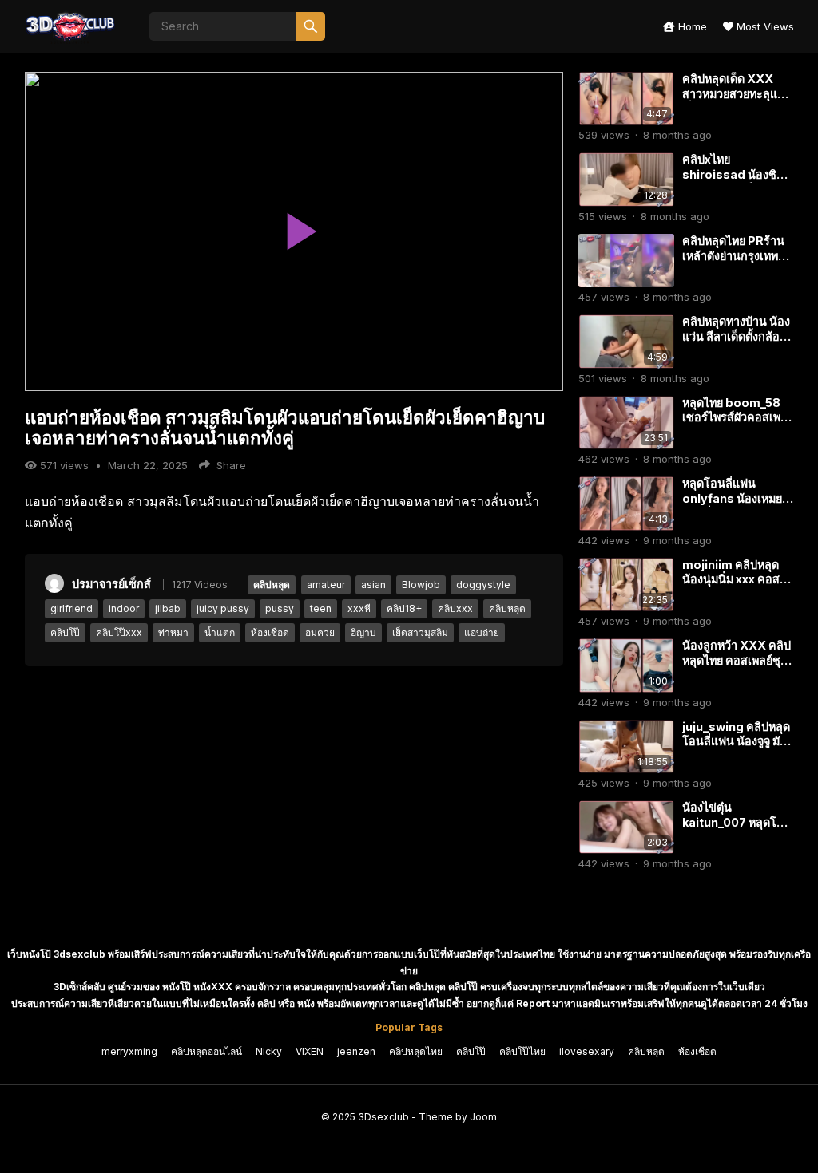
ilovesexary (586, 1051)
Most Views (763, 26)
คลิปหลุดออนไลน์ (206, 1051)
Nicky (269, 1051)
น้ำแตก (219, 632)
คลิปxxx (455, 608)
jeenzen (356, 1051)
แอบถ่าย (481, 632)
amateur (326, 584)
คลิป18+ (404, 608)
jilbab (168, 608)
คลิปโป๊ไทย (522, 1051)
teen (321, 608)
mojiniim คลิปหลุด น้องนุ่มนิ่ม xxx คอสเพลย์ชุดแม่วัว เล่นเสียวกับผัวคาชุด (731, 587)
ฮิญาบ (363, 632)
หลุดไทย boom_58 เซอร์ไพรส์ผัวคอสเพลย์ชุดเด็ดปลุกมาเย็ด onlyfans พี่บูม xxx (735, 425)
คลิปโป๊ (65, 632)
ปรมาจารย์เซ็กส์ (111, 583)
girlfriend (71, 608)
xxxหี (359, 608)
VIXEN (310, 1051)
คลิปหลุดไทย (416, 1051)
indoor (124, 608)
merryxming (129, 1051)
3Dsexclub (383, 1117)
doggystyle (483, 584)
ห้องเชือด (270, 632)
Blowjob (421, 584)
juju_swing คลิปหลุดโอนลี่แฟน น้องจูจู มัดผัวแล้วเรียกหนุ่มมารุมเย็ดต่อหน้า (736, 749)
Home (691, 26)
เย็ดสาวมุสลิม (420, 632)
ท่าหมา (173, 632)
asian (373, 584)
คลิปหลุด (271, 584)
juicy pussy (223, 608)
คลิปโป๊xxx (119, 632)
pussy (279, 608)
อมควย (320, 632)
